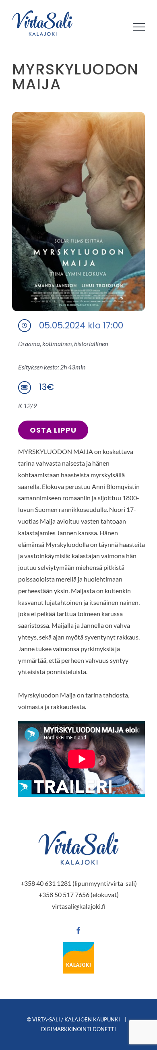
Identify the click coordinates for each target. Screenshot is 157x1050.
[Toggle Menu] (138, 27)
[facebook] (78, 930)
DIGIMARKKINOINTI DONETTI (78, 1029)
